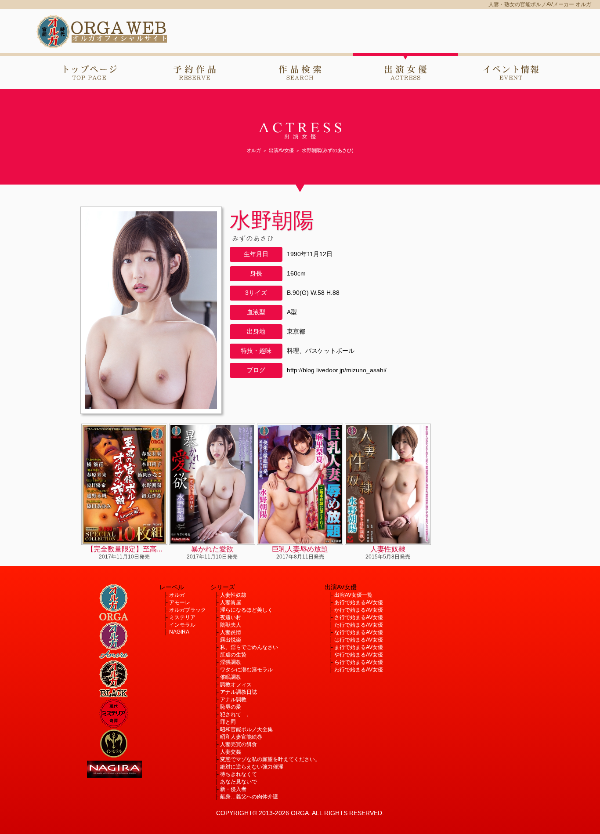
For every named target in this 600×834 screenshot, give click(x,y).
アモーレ (179, 602)
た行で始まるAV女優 (358, 625)
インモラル (182, 625)
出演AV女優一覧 (353, 595)
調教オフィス (236, 685)
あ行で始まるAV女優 (358, 602)
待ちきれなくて (238, 774)
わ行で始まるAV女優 (358, 670)
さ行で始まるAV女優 (358, 617)
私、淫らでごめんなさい (249, 647)
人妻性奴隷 (233, 595)
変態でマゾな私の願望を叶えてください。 (270, 759)
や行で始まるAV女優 (358, 655)
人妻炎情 (230, 632)
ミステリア (182, 617)
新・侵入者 (233, 789)
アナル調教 (233, 699)
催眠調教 (230, 677)
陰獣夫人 (230, 625)
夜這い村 (230, 617)
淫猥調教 (230, 662)
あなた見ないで (238, 782)
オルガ (177, 595)
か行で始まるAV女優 (358, 610)
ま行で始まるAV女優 (358, 647)
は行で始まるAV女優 (358, 640)
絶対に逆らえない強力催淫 (251, 767)
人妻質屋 (230, 602)
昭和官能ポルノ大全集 (246, 729)
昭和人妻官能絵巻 (241, 737)
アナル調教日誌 (238, 692)
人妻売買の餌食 (238, 744)
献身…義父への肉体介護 (249, 797)
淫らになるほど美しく (246, 610)
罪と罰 (228, 722)
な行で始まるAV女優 (358, 632)
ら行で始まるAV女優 (358, 662)
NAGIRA (179, 632)
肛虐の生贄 (233, 655)
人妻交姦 (230, 752)
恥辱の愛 (230, 707)
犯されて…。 (236, 714)
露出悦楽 (230, 640)
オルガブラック (187, 610)
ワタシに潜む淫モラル (246, 670)
